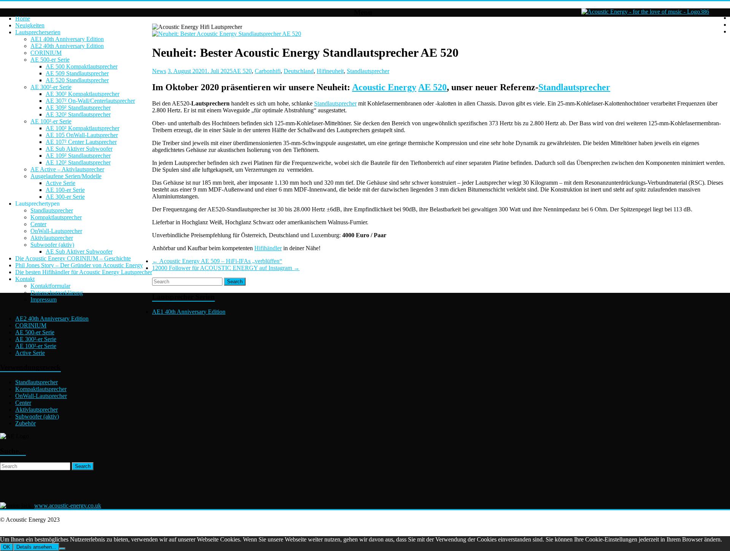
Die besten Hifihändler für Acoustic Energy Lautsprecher (83, 272)
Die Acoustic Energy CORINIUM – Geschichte (73, 258)
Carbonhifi (268, 71)
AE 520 (242, 71)
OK (6, 547)
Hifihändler (268, 248)
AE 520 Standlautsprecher (77, 80)
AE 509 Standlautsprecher (77, 73)
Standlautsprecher (51, 210)
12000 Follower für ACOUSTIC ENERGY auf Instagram (226, 268)
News (159, 71)
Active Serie (60, 183)
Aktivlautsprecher (51, 238)
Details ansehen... (36, 547)
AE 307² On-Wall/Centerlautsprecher (90, 100)
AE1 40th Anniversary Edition (67, 39)
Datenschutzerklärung (56, 292)
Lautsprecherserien (37, 32)
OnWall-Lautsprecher (56, 231)
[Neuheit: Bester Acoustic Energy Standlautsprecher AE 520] (226, 33)
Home (22, 18)
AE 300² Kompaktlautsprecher (82, 94)
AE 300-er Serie (65, 196)
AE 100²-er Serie (50, 121)
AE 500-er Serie (50, 59)
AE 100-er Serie (65, 190)
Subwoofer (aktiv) (52, 244)
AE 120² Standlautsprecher (78, 162)
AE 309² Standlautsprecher (78, 107)
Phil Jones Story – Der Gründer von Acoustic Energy (79, 265)
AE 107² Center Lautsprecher (81, 142)
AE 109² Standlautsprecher (78, 155)
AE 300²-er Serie (50, 87)
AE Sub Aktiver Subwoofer (79, 148)
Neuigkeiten (29, 25)
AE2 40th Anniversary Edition (67, 46)
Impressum (43, 299)
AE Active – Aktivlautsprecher (67, 169)
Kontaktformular (50, 286)
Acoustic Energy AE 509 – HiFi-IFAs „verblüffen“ (217, 261)
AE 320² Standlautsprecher (78, 114)
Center (38, 224)
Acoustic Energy (384, 87)
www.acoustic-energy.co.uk (67, 505)
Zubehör (25, 423)
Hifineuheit (330, 71)
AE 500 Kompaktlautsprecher (81, 66)
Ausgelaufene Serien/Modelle (66, 176)
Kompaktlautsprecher (56, 217)
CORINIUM (46, 53)
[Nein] (62, 549)
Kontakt (25, 279)
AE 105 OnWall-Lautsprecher (82, 135)
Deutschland (299, 71)
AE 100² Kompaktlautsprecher (82, 128)
